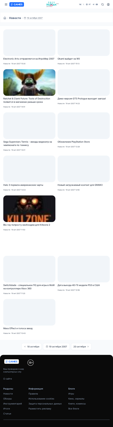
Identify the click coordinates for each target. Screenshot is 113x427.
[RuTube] (90, 4)
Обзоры (7, 398)
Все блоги (73, 408)
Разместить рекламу (40, 408)
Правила (33, 393)
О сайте (7, 378)
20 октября (79, 346)
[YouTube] (96, 4)
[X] (83, 4)
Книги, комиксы (77, 403)
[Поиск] (102, 4)
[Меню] (6, 4)
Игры (71, 393)
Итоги (6, 408)
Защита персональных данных (45, 403)
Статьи (7, 413)
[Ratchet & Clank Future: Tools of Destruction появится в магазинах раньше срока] (29, 82)
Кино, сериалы (76, 398)
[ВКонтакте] (80, 4)
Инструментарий (12, 403)
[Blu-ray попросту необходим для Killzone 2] (29, 208)
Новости (15, 18)
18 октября (33, 346)
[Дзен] (86, 4)
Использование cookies (41, 398)
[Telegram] (93, 4)
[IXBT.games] (4, 18)
